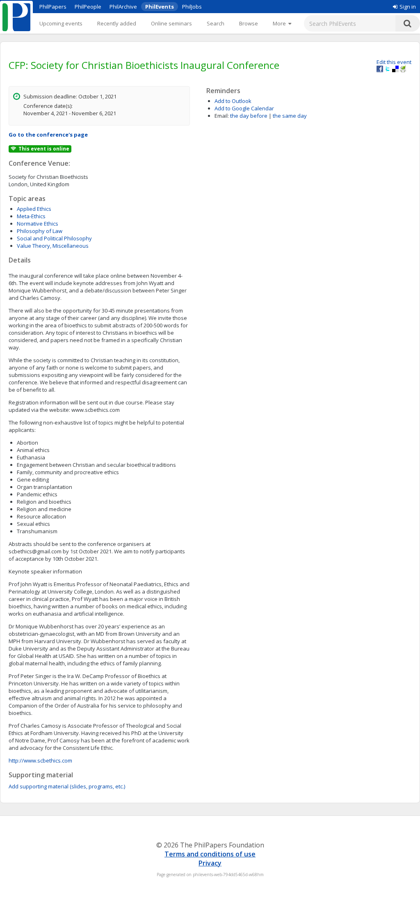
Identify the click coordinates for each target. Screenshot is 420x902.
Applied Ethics (34, 208)
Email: (222, 115)
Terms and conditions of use (210, 854)
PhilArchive (123, 6)
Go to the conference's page (48, 134)
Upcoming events (60, 23)
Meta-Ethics (31, 216)
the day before (248, 115)
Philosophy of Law (39, 231)
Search (215, 23)
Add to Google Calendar (244, 108)
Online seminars (171, 23)
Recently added (116, 23)
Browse (248, 23)
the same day (290, 115)
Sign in (407, 6)
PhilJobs (192, 6)
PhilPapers (52, 6)
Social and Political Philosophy (54, 238)
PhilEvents (159, 6)
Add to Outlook (233, 101)
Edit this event (394, 62)
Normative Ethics (37, 223)
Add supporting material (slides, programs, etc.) (67, 786)
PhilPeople (88, 6)
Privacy (210, 863)
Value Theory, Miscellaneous (53, 245)
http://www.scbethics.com (40, 760)
